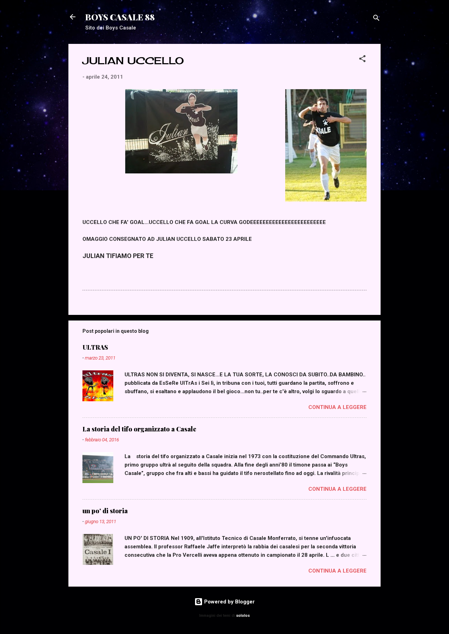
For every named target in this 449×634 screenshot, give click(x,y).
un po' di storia (105, 511)
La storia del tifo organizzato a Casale (139, 429)
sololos (243, 615)
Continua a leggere (337, 407)
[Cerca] (376, 19)
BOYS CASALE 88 (120, 16)
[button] (362, 59)
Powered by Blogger (229, 602)
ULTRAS (95, 347)
